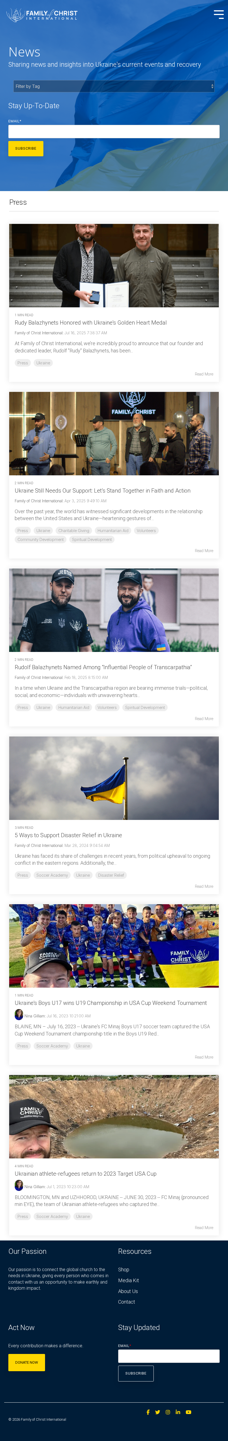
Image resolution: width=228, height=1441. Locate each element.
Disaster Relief (111, 875)
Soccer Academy (52, 875)
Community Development (41, 539)
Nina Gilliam (34, 1016)
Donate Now (26, 1362)
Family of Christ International (39, 332)
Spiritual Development (92, 539)
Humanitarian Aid (113, 530)
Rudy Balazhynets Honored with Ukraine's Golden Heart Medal (91, 322)
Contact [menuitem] (126, 1302)
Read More (204, 374)
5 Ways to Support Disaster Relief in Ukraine (68, 835)
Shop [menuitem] (123, 1269)
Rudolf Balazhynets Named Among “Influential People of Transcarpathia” (103, 667)
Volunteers (146, 530)
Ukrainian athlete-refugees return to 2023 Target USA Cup (86, 1173)
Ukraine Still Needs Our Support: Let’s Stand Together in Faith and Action (102, 490)
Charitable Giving (73, 530)
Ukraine (43, 362)
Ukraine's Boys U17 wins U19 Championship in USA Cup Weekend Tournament (111, 1003)
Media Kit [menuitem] (128, 1280)
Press (23, 362)
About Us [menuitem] (128, 1291)
